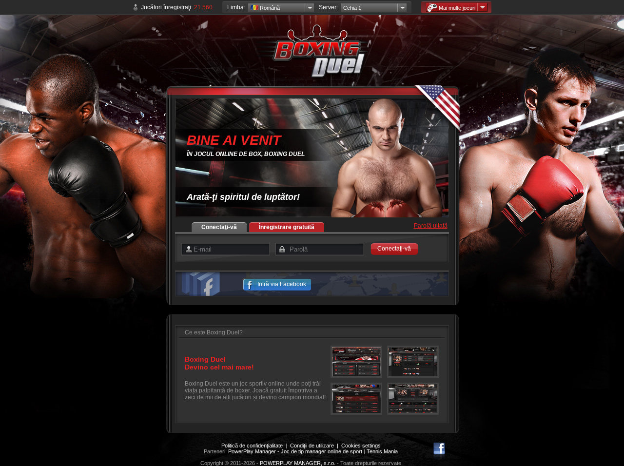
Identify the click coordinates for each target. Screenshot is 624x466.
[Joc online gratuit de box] (312, 53)
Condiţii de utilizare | (315, 445)
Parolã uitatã (431, 225)
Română (269, 8)
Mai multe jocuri (457, 8)
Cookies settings (361, 445)
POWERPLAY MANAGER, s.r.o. (297, 463)
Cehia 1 (352, 8)
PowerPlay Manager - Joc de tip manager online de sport (295, 451)
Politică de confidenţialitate (252, 445)
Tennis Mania (382, 451)
